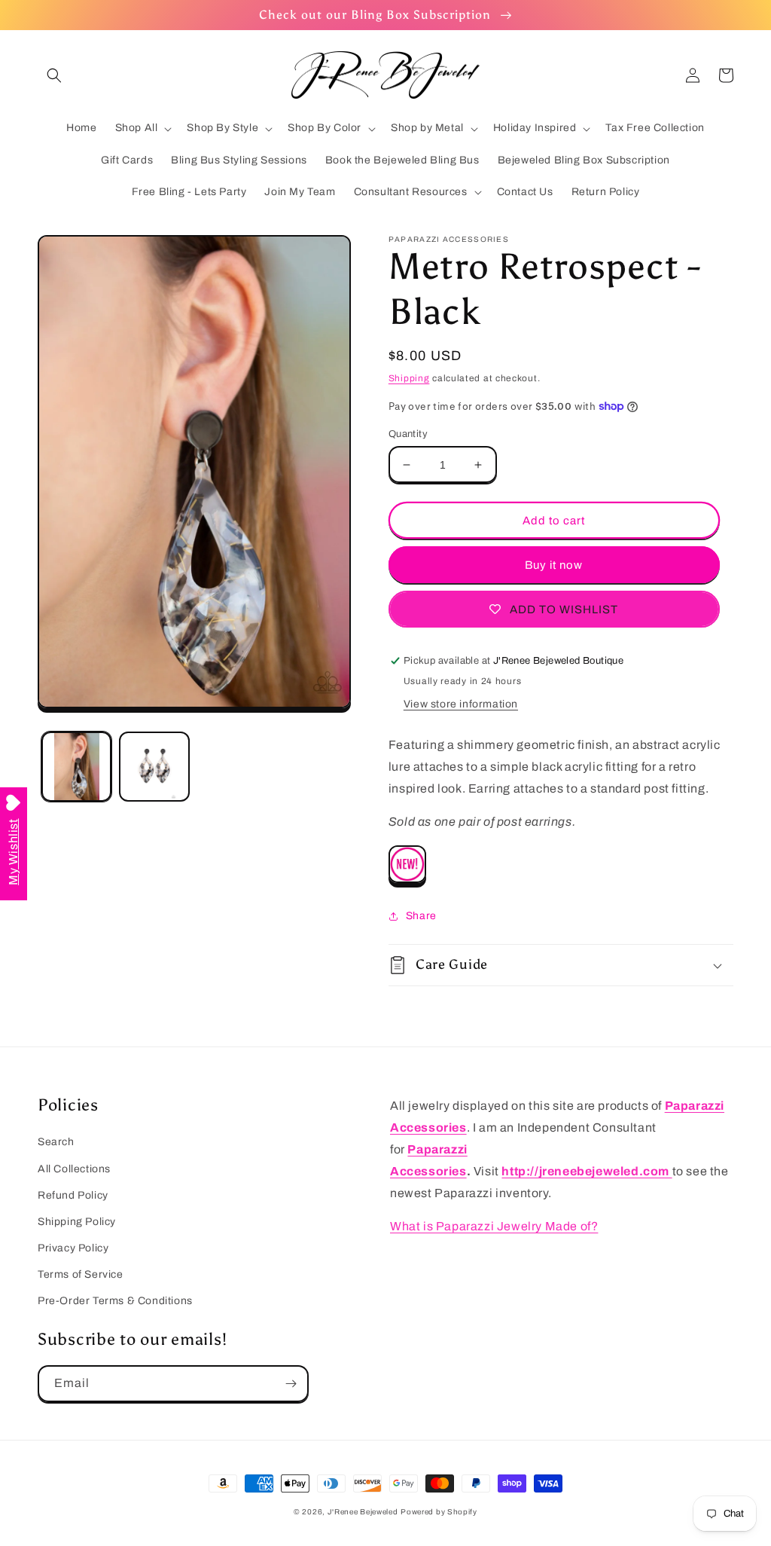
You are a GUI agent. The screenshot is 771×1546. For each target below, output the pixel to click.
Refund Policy (73, 1195)
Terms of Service (80, 1274)
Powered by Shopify (439, 1512)
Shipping (409, 378)
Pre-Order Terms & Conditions (115, 1300)
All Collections (74, 1169)
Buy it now (554, 565)
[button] (54, 75)
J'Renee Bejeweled (363, 1512)
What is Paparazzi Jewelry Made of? (494, 1226)
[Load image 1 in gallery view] (76, 767)
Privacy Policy (73, 1248)
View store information (461, 704)
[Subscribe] (290, 1383)
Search (56, 1141)
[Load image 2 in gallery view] (154, 767)
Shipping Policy (77, 1221)
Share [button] (421, 915)
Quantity (408, 434)
